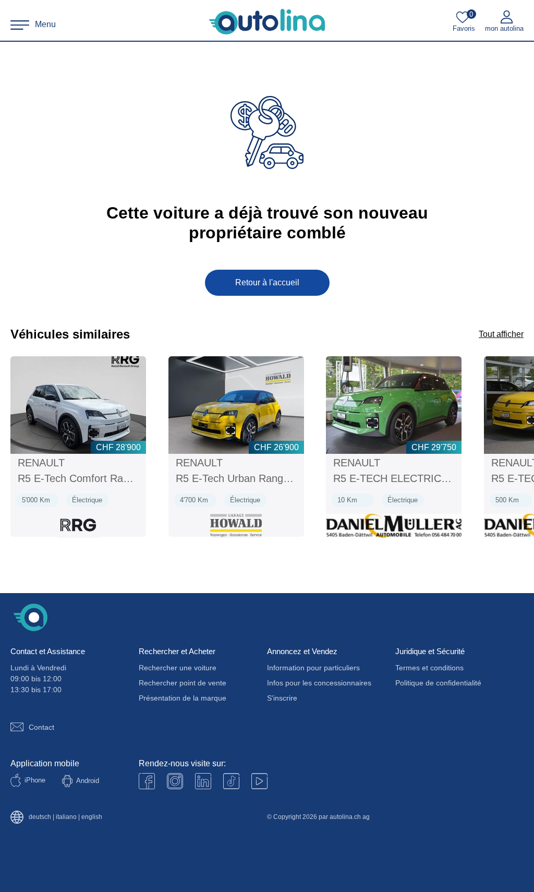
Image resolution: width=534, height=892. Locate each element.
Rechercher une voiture (177, 668)
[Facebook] (147, 781)
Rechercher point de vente (182, 683)
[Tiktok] (231, 781)
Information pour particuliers (313, 668)
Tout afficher (501, 334)
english (91, 817)
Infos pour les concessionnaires (319, 683)
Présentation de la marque (182, 698)
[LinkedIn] (203, 781)
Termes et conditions (429, 668)
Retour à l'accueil (267, 282)
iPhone (35, 780)
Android (87, 781)
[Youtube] (175, 781)
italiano (66, 817)
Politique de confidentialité (438, 683)
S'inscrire (282, 698)
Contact (41, 727)
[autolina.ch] (267, 22)
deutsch (40, 817)
